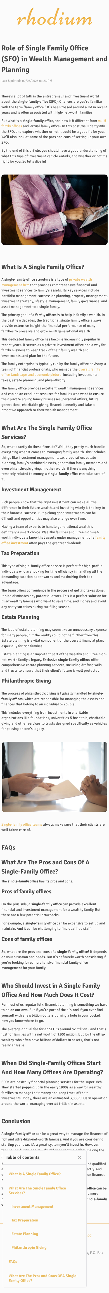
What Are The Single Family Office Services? (37, 1190)
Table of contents (22, 1157)
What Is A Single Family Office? (35, 1174)
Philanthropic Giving (28, 1247)
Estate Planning (24, 1233)
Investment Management (32, 1206)
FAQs (13, 1261)
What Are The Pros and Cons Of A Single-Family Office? (43, 1278)
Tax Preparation (24, 1220)
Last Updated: (11, 81)
